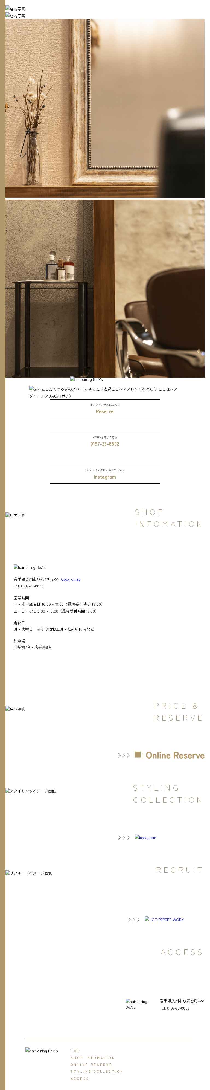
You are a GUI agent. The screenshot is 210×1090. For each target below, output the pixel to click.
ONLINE (92, 1064)
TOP (75, 1051)
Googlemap (71, 579)
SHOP (93, 1058)
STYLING (97, 1071)
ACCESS (80, 1078)
